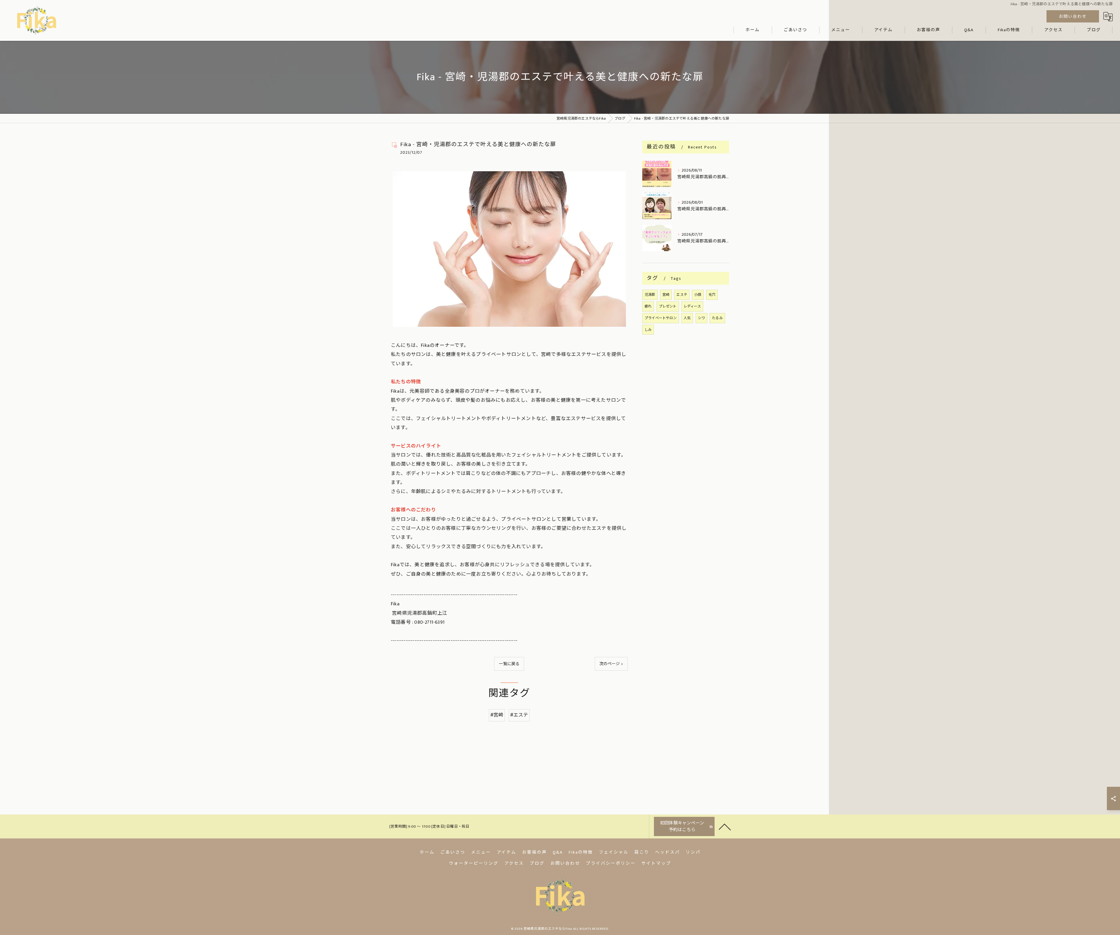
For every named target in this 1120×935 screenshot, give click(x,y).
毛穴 (711, 295)
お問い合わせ (1073, 16)
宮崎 (665, 295)
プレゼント (668, 306)
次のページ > (611, 663)
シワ (701, 318)
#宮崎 (497, 715)
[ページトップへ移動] (725, 826)
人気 (687, 318)
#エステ (519, 715)
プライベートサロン (661, 318)
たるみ (717, 318)
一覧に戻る (509, 663)
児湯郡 (650, 295)
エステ (681, 295)
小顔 (697, 295)
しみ (648, 330)
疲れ (648, 306)
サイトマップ (656, 863)
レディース (692, 306)
